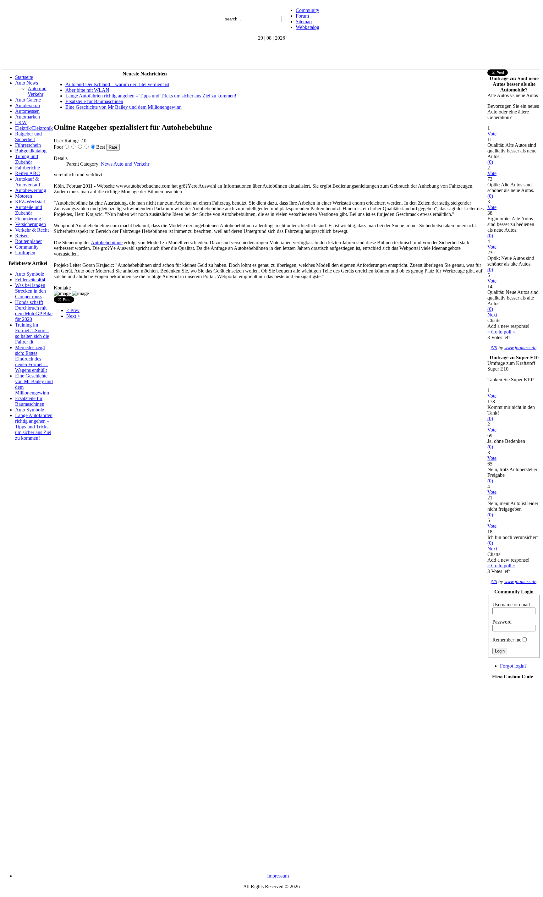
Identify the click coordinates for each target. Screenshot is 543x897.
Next (492, 314)
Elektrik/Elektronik (34, 128)
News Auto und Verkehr (125, 164)
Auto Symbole (29, 274)
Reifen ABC (27, 173)
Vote (491, 133)
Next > (73, 316)
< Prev (73, 310)
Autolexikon (27, 105)
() (490, 162)
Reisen (22, 235)
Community (307, 10)
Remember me (506, 639)
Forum (302, 16)
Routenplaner (28, 241)
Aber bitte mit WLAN (87, 90)
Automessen (27, 111)
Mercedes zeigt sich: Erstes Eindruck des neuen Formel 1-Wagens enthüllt (31, 359)
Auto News (26, 82)
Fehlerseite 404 (30, 279)
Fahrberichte (27, 167)
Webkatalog (307, 27)
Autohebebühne (107, 242)
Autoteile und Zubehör (28, 210)
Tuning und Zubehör (26, 159)
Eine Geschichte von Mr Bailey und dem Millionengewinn (123, 107)
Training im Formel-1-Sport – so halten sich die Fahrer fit (32, 333)
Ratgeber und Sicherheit (28, 136)
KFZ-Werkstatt (30, 201)
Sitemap (304, 21)
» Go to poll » (501, 331)
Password (502, 622)
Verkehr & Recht (32, 230)
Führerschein (28, 145)
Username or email (511, 604)
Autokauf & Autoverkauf (27, 181)
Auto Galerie (28, 99)
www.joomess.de (520, 347)
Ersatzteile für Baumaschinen (29, 401)
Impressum (278, 875)
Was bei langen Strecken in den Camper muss (30, 291)
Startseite (24, 77)
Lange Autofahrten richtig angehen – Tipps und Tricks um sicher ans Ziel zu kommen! (33, 427)
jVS (494, 347)
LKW (21, 122)
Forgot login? (513, 666)
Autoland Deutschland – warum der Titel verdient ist (117, 84)
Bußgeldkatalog (31, 150)
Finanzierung (28, 218)
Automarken (27, 116)
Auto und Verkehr (37, 91)
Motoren (23, 196)
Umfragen (25, 252)
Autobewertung (30, 190)
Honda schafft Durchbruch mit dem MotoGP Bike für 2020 (33, 311)
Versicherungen (30, 224)
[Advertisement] (117, 55)
